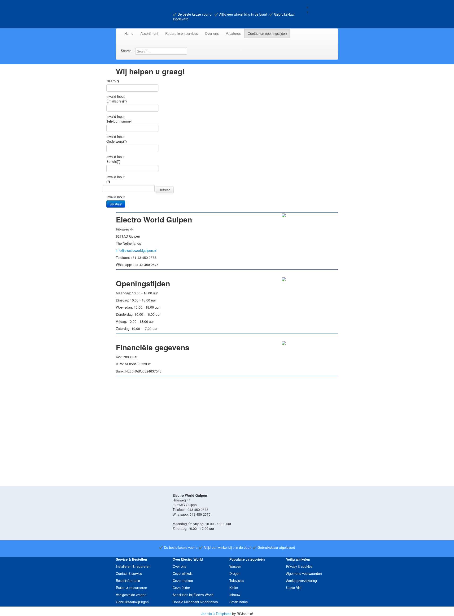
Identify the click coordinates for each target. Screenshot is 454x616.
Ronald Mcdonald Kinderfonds (195, 601)
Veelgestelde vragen (131, 594)
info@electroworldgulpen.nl (136, 250)
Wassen (235, 566)
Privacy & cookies (299, 566)
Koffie (233, 587)
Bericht (113, 161)
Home (128, 33)
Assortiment (149, 33)
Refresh (164, 189)
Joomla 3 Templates (216, 613)
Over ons (212, 33)
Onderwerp (116, 141)
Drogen (234, 573)
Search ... (128, 50)
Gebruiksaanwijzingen (132, 601)
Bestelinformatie (128, 580)
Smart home (238, 601)
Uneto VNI (293, 587)
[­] (1, 609)
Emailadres (116, 101)
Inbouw (234, 594)
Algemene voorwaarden (304, 573)
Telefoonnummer (119, 121)
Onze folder (181, 587)
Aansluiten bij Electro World (193, 594)
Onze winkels (182, 573)
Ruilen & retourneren (131, 587)
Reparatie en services (181, 33)
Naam (112, 81)
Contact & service (129, 573)
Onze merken (183, 580)
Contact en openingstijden (267, 33)
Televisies (236, 580)
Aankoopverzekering (301, 580)
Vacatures (233, 33)
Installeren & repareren (133, 566)
